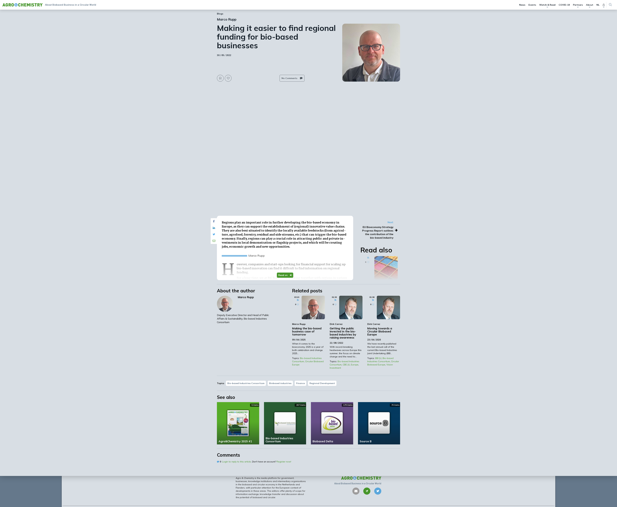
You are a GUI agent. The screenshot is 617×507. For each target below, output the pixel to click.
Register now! (284, 461)
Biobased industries (280, 383)
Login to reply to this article (236, 461)
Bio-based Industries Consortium (245, 383)
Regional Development (322, 383)
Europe (354, 364)
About (589, 4)
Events (532, 4)
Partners (578, 4)
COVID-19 (564, 4)
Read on (283, 275)
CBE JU (346, 364)
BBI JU (378, 358)
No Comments (290, 78)
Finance (300, 383)
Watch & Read (547, 4)
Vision (389, 364)
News (522, 4)
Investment (335, 367)
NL (597, 4)
